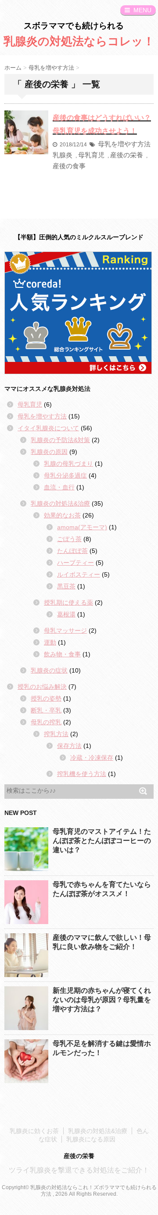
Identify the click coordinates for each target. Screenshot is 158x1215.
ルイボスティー (78, 574)
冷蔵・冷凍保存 (91, 757)
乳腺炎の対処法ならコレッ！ (79, 41)
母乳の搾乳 (46, 722)
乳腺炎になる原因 (90, 1139)
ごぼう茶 (69, 538)
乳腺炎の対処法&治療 (60, 503)
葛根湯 (66, 614)
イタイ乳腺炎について (48, 428)
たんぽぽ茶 (72, 550)
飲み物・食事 (62, 654)
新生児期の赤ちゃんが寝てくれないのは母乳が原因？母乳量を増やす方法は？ (102, 1000)
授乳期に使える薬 (68, 602)
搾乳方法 (56, 733)
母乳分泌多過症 (65, 475)
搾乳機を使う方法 (81, 773)
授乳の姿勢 (46, 698)
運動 (50, 642)
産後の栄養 (126, 155)
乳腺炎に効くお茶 (34, 1130)
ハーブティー (75, 562)
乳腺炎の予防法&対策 (60, 439)
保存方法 (69, 745)
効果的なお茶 (62, 515)
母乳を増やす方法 (124, 144)
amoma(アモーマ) (82, 527)
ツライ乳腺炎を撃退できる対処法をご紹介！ (79, 1170)
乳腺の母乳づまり (68, 463)
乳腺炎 (62, 155)
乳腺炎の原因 (49, 451)
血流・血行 (59, 487)
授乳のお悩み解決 (42, 686)
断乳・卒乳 (46, 710)
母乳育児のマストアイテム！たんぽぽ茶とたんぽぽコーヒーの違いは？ (102, 841)
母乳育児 (91, 155)
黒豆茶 (66, 586)
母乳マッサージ (65, 630)
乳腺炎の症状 (49, 670)
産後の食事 (69, 166)
